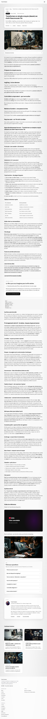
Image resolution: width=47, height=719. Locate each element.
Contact (18, 616)
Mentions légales (27, 690)
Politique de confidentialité (29, 692)
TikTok (2, 704)
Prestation (3, 695)
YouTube (3, 709)
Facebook (19, 25)
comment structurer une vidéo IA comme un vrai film (16, 270)
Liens (2, 698)
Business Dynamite (5, 714)
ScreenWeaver (4, 716)
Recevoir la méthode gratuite (13, 293)
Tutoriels (7, 13)
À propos (12, 616)
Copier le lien (24, 25)
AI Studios (3, 712)
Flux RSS (3, 700)
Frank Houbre (4, 1)
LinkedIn (14, 25)
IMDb (2, 711)
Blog (10, 9)
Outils (2, 692)
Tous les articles (26, 616)
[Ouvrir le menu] (44, 2)
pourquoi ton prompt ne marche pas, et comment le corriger (24, 266)
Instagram (3, 708)
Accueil (7, 9)
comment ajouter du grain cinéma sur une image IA (28, 115)
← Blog (7, 11)
